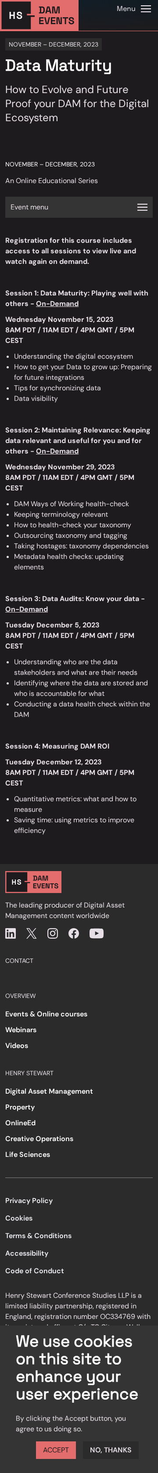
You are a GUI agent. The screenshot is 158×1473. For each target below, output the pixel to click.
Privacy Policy (29, 1200)
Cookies (18, 1218)
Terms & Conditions (38, 1235)
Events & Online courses (46, 1014)
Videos (16, 1045)
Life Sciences (27, 1154)
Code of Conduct (34, 1270)
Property (20, 1107)
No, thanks (111, 1450)
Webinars (20, 1029)
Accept (56, 1450)
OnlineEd (20, 1122)
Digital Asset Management (49, 1091)
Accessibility (26, 1253)
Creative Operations (39, 1138)
